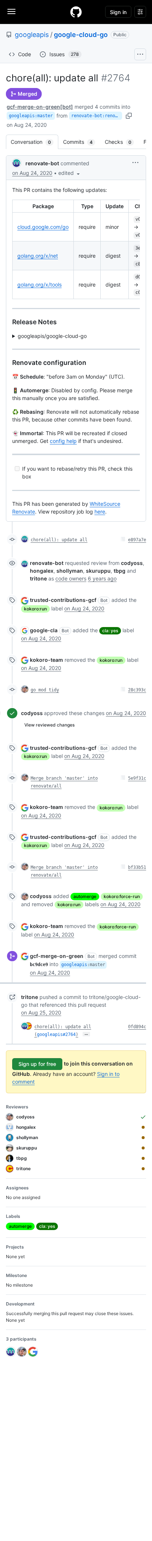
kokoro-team (46, 660)
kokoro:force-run (122, 896)
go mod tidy (45, 689)
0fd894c (137, 1026)
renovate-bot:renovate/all (96, 115)
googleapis (32, 34)
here (99, 511)
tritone (29, 997)
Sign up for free (37, 1064)
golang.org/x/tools (39, 284)
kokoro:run (35, 609)
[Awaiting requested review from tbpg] (143, 1158)
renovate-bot (42, 163)
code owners (70, 578)
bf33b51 (137, 867)
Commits (81, 142)
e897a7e (137, 539)
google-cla (44, 630)
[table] (76, 249)
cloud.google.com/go (43, 227)
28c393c (137, 689)
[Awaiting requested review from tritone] (143, 1168)
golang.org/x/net (37, 256)
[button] (69, 173)
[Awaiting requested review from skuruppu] (143, 1148)
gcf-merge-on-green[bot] (40, 107)
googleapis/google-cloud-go (52, 336)
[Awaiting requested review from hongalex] (143, 1127)
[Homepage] (76, 12)
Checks (122, 142)
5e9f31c (137, 778)
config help (63, 441)
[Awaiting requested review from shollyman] (143, 1137)
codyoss (32, 713)
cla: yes (110, 630)
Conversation (34, 142)
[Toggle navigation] (11, 11)
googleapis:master (31, 115)
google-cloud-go (81, 34)
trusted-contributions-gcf (63, 600)
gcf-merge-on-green (56, 956)
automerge (84, 896)
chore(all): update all (59, 539)
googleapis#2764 (56, 1034)
